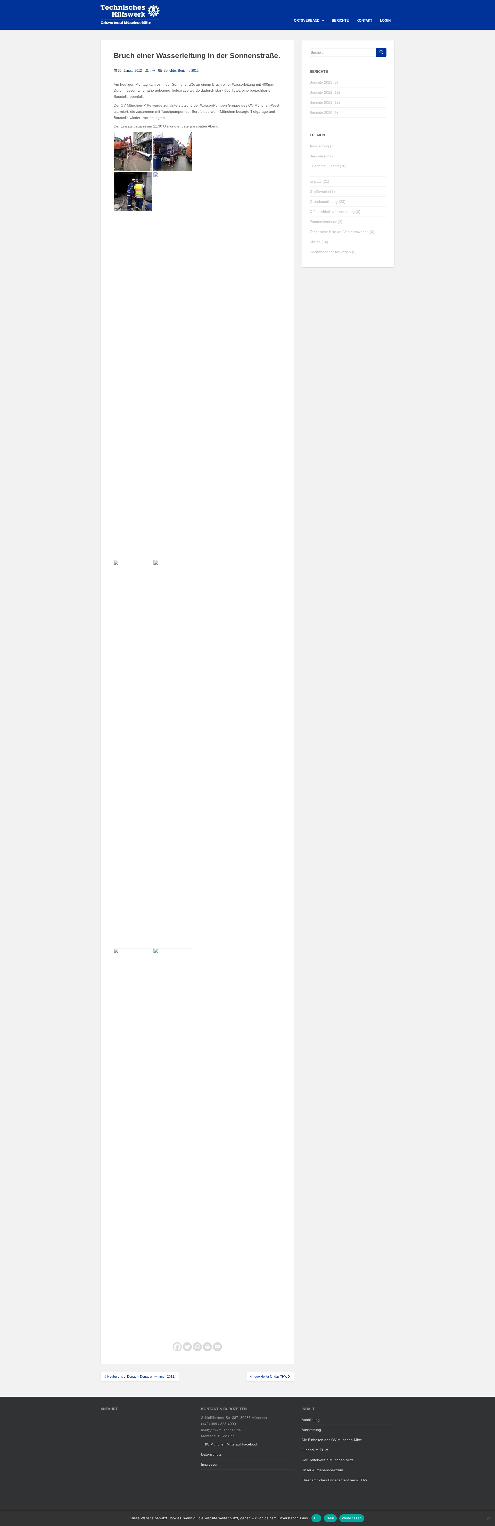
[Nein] (488, 1518)
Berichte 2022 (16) (325, 92)
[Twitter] (187, 1346)
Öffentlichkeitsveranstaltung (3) (335, 212)
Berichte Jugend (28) (329, 166)
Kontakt (364, 20)
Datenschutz (211, 1454)
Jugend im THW (315, 1450)
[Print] (207, 1346)
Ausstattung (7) (322, 146)
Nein (330, 1518)
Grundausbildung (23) (327, 201)
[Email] (217, 1346)
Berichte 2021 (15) (325, 102)
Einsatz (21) (319, 181)
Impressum (210, 1464)
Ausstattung (311, 1430)
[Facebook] (177, 1346)
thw (152, 71)
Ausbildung (311, 1420)
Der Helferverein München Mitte (328, 1460)
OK (316, 1518)
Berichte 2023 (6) (324, 82)
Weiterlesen (352, 1518)
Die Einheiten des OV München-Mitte (332, 1440)
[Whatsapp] (197, 1346)
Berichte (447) (321, 156)
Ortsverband (306, 20)
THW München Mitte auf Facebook (229, 1444)
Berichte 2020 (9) (324, 112)
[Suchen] (381, 52)
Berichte (340, 20)
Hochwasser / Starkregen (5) (333, 252)
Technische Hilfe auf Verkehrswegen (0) (342, 232)
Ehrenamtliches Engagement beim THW (334, 1480)
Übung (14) (319, 242)
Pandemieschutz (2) (326, 222)
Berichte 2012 (188, 71)
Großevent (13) (322, 191)
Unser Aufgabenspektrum (322, 1470)
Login (385, 20)
